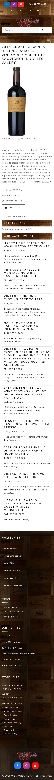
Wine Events (10, 548)
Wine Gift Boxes (12, 555)
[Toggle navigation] (48, 39)
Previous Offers (12, 570)
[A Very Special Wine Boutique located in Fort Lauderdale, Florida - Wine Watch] (27, 22)
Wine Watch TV (12, 578)
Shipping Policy (12, 616)
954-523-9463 (38, 4)
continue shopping (17, 216)
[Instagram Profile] (14, 4)
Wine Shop (9, 563)
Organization (10, 607)
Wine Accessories (13, 585)
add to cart (14, 208)
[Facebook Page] (7, 4)
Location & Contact (14, 611)
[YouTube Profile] (21, 4)
